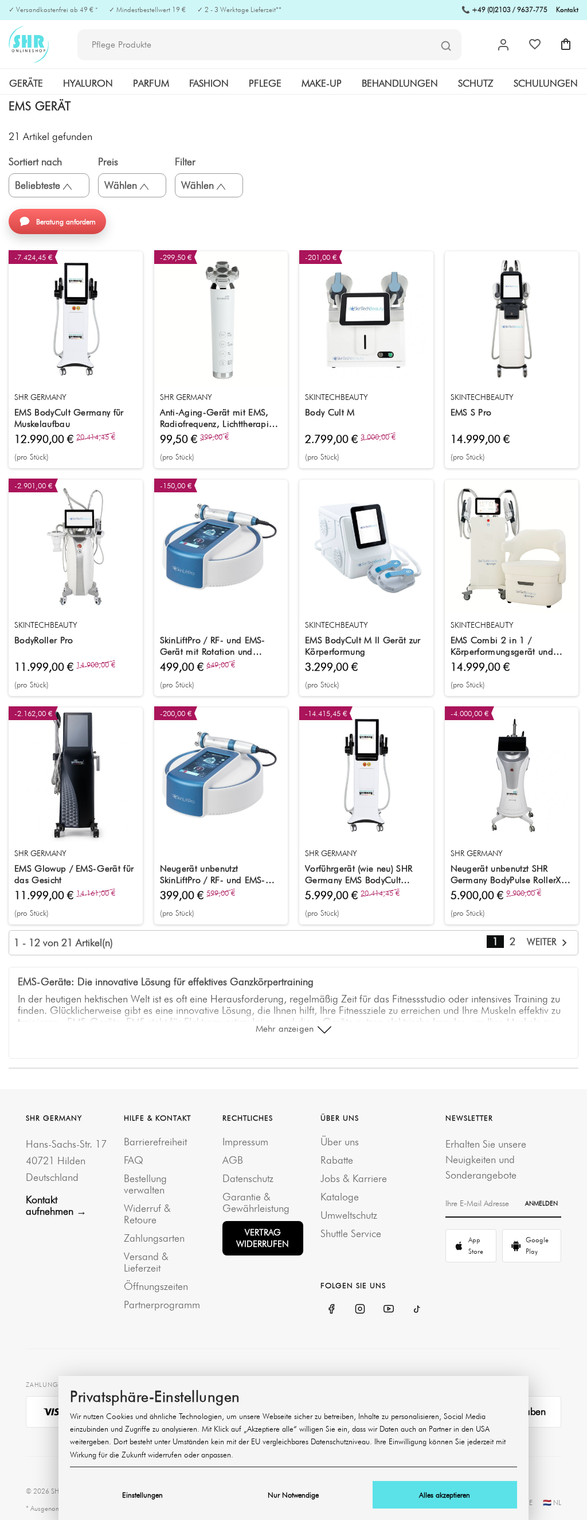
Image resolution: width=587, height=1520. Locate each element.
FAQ (133, 1160)
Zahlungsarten (154, 1238)
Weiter (543, 941)
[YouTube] (389, 1309)
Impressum (245, 1142)
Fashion (209, 83)
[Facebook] (331, 1309)
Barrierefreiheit (155, 1142)
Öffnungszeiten (156, 1286)
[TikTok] (417, 1309)
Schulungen (546, 83)
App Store (475, 1245)
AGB (232, 1160)
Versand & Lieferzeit (146, 1262)
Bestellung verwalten (145, 1184)
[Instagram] (360, 1309)
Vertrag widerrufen (262, 1238)
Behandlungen (400, 83)
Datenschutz (247, 1178)
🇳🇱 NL (552, 1502)
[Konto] (503, 44)
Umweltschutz (348, 1215)
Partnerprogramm (162, 1305)
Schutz (476, 83)
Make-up (322, 83)
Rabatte (336, 1160)
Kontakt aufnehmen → (56, 1205)
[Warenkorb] (565, 44)
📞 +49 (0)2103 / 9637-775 (504, 9)
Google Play (537, 1245)
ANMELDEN (541, 1203)
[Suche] (446, 45)
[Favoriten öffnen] (534, 44)
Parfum (151, 83)
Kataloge (339, 1197)
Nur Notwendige (293, 1494)
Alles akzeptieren (444, 1494)
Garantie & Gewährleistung (255, 1202)
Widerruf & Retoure (147, 1214)
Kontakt (567, 9)
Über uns (339, 1142)
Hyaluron (88, 83)
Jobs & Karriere (353, 1178)
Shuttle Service (350, 1233)
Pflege (265, 83)
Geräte (26, 83)
